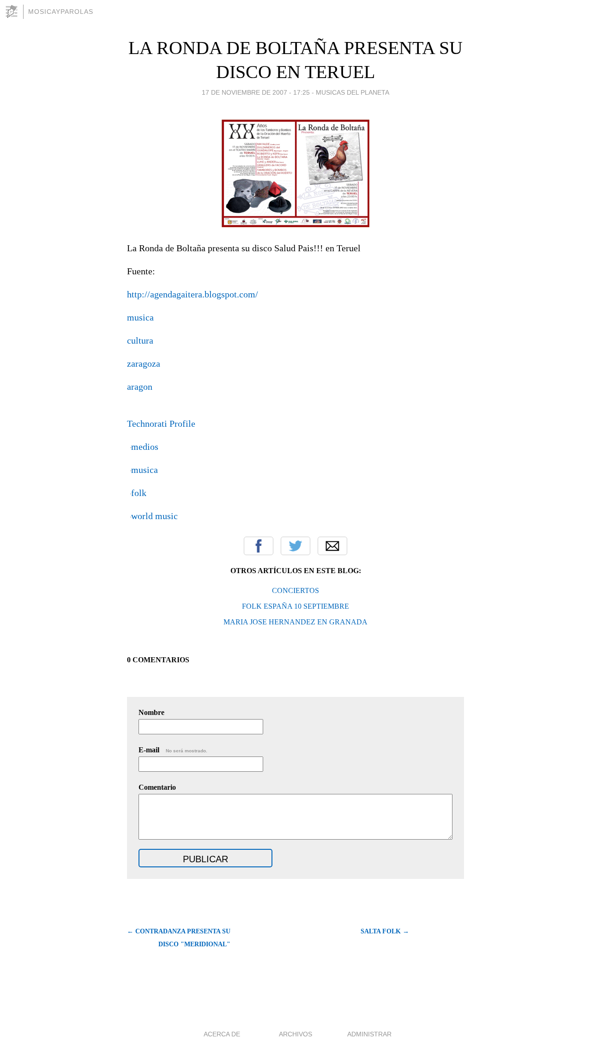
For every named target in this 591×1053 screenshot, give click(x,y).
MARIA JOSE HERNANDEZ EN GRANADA (295, 622)
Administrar (369, 1034)
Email (332, 546)
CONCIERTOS (295, 590)
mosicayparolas (60, 11)
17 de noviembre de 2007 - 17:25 (256, 92)
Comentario (157, 787)
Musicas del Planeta (352, 92)
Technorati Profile (161, 423)
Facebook (258, 546)
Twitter (295, 546)
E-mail (173, 750)
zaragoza (143, 363)
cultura (140, 340)
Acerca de (222, 1034)
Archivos (295, 1034)
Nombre (151, 712)
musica (140, 317)
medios (144, 447)
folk (138, 493)
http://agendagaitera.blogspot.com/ (192, 294)
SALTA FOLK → (385, 931)
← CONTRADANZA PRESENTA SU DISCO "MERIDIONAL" (178, 938)
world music (154, 516)
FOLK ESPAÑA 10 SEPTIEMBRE (295, 606)
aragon (139, 386)
